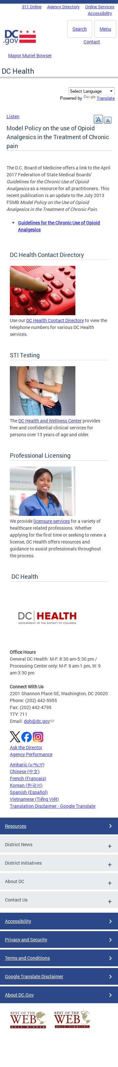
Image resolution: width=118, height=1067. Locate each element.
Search (79, 29)
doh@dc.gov (37, 721)
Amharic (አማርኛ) (27, 764)
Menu (105, 29)
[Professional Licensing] (42, 514)
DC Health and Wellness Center (50, 421)
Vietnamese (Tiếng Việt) (34, 799)
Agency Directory (63, 7)
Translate (106, 98)
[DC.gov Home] (19, 43)
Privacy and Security (26, 939)
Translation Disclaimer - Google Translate (52, 806)
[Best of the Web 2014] (28, 1028)
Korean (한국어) (26, 785)
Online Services (99, 7)
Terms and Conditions (27, 958)
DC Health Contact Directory (55, 320)
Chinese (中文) (25, 771)
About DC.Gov (19, 995)
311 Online (32, 7)
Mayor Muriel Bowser (30, 55)
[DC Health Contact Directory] (42, 313)
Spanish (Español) (29, 792)
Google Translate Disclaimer (34, 976)
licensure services (51, 521)
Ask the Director (26, 747)
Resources (15, 826)
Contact (92, 41)
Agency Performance (31, 754)
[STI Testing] (42, 414)
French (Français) (28, 778)
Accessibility (100, 13)
